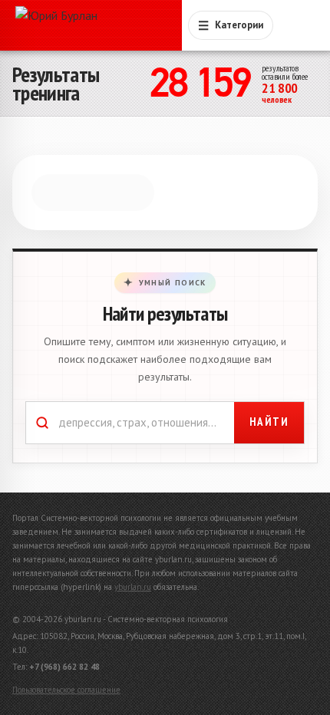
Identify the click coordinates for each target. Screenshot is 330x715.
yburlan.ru (132, 587)
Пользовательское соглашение (66, 689)
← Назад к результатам (92, 176)
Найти (269, 430)
